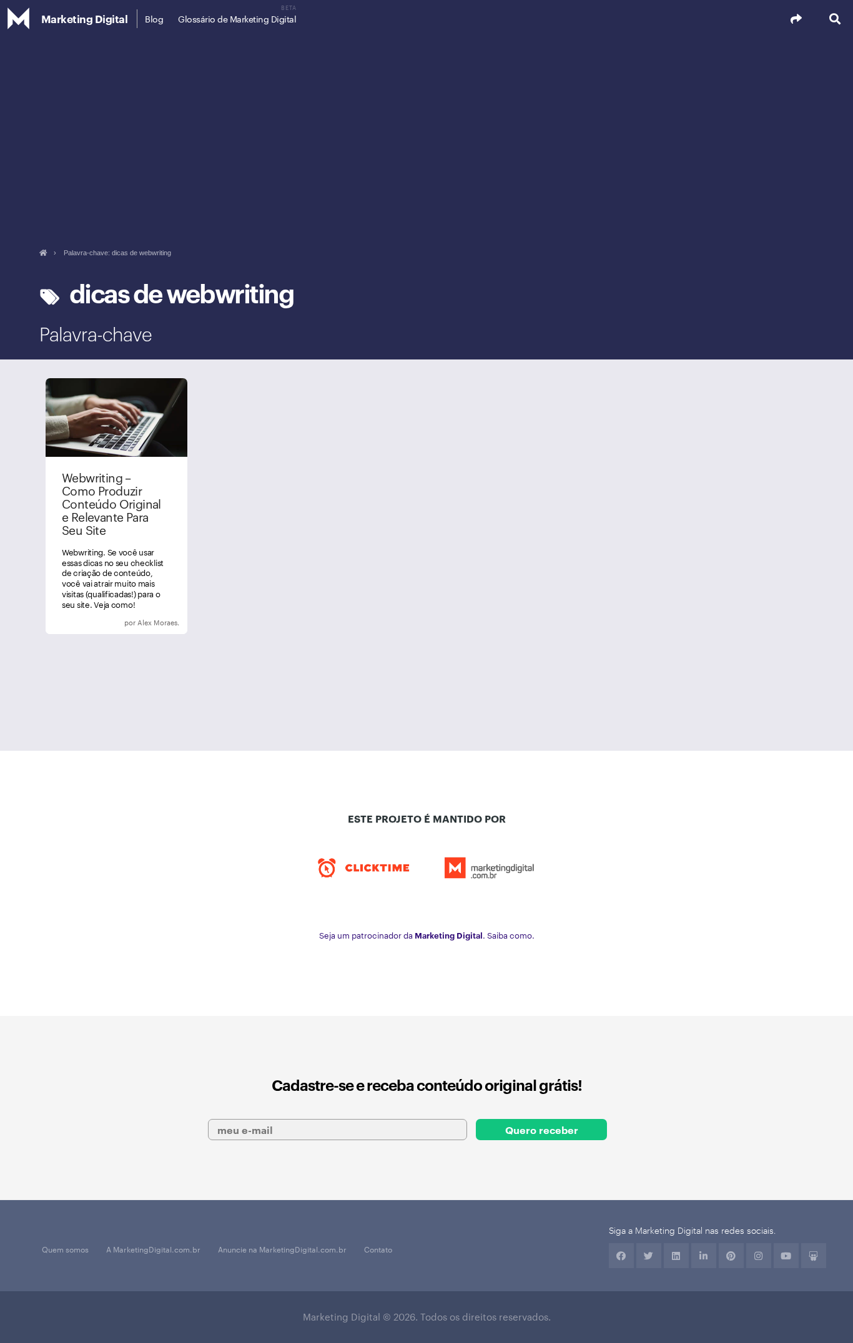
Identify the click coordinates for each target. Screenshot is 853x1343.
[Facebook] (621, 1255)
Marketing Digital (84, 18)
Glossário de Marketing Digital (237, 18)
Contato (378, 1248)
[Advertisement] (426, 131)
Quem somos (65, 1248)
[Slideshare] (813, 1255)
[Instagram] (758, 1255)
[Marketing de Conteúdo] (98, 622)
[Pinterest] (731, 1255)
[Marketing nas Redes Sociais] (135, 622)
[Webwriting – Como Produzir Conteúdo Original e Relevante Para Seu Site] (116, 506)
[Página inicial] (42, 252)
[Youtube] (786, 1255)
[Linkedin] (676, 1255)
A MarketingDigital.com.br (153, 1248)
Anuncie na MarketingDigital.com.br (282, 1248)
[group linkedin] (703, 1255)
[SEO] (116, 622)
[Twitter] (648, 1255)
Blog (154, 18)
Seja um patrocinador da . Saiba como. (427, 934)
